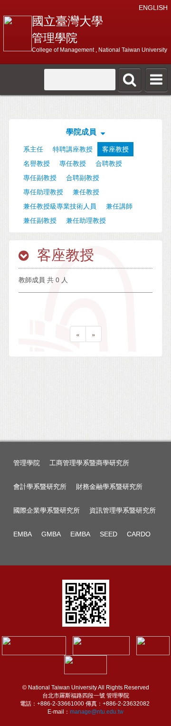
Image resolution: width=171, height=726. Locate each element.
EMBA (22, 534)
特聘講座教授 (73, 149)
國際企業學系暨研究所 (46, 510)
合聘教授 (108, 163)
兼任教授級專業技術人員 (59, 206)
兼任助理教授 (86, 220)
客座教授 (115, 149)
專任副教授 (40, 178)
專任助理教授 (43, 192)
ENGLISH (153, 7)
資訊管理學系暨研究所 (122, 510)
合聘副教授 (82, 178)
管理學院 (26, 463)
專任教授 (72, 163)
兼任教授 (86, 192)
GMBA (51, 534)
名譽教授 (36, 163)
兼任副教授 (40, 220)
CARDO (139, 534)
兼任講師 (119, 206)
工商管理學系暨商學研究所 (89, 463)
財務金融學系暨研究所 (109, 486)
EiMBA (80, 534)
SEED (108, 534)
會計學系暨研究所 (39, 486)
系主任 (33, 149)
